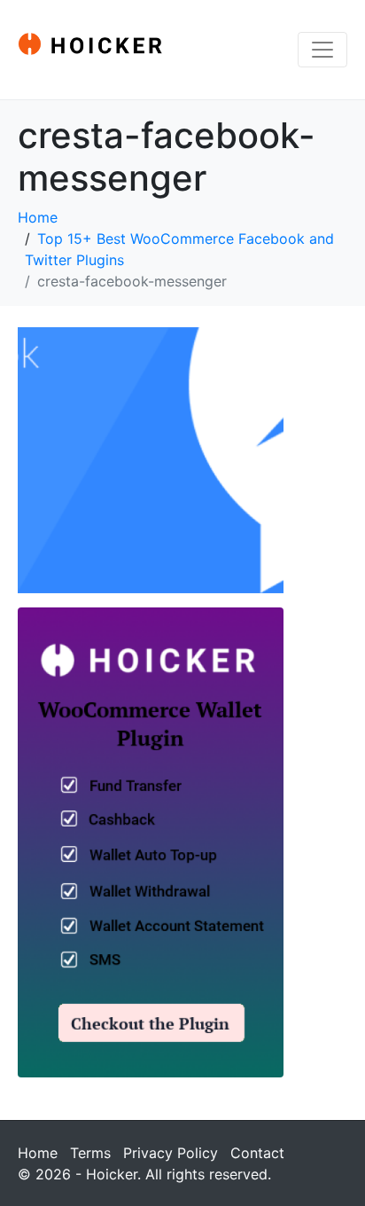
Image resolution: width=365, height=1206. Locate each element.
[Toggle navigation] (322, 49)
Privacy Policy (170, 1153)
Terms (90, 1153)
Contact (257, 1153)
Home (38, 1153)
